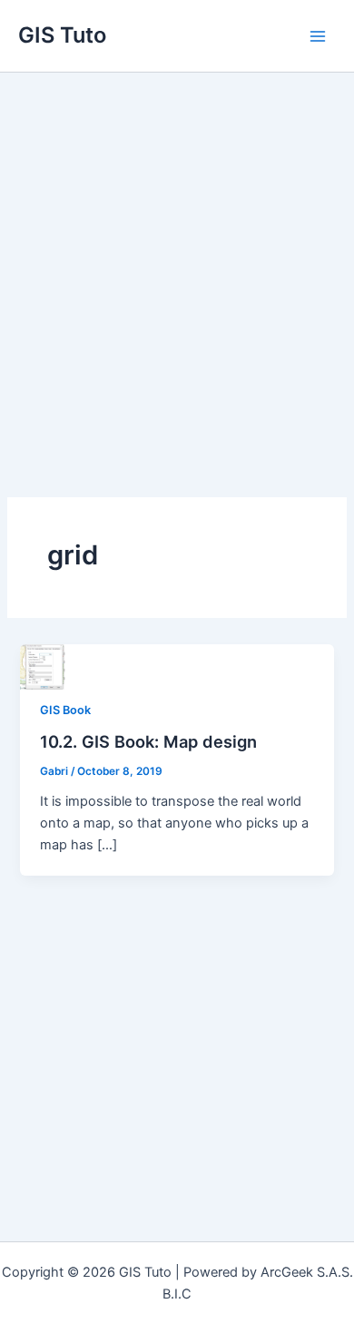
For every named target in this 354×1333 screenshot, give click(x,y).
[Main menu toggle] (318, 35)
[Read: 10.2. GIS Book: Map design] (42, 666)
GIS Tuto (62, 35)
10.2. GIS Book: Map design (148, 741)
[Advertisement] (177, 259)
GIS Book (65, 710)
